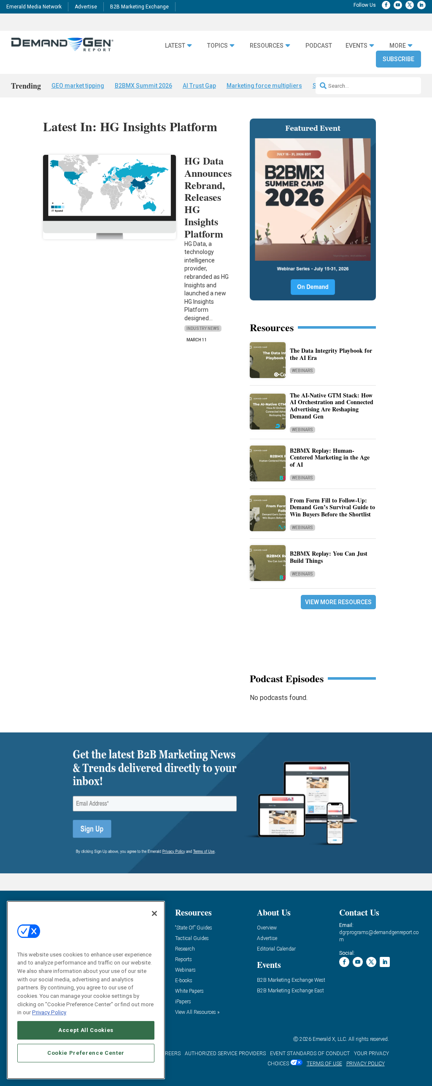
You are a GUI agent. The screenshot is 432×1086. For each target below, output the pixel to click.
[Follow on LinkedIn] (421, 5)
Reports (183, 959)
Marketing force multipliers (264, 85)
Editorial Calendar (276, 949)
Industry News (202, 328)
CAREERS (169, 1053)
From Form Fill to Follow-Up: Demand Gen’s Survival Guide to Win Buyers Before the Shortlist (332, 507)
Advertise (86, 6)
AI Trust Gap (199, 85)
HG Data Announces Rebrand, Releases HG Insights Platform (208, 197)
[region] (86, 990)
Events (356, 46)
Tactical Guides (192, 938)
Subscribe (398, 59)
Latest (175, 46)
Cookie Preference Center (85, 1053)
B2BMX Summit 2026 (143, 85)
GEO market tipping (77, 85)
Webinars (302, 370)
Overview (267, 928)
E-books (183, 980)
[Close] (154, 913)
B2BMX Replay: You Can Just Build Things (328, 557)
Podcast (318, 46)
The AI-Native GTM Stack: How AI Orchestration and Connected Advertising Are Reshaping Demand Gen (331, 406)
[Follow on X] (409, 5)
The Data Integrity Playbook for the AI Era (331, 354)
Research (185, 949)
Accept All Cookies (85, 1030)
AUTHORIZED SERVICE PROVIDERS (225, 1053)
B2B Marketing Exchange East (290, 991)
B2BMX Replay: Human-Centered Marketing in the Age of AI (330, 457)
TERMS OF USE (324, 1064)
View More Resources (338, 602)
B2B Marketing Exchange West (291, 980)
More (397, 46)
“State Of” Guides (193, 928)
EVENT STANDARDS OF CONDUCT (310, 1053)
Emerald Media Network (34, 6)
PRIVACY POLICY (365, 1064)
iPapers (183, 1002)
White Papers (189, 991)
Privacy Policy (49, 1012)
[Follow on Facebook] (386, 5)
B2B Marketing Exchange (139, 6)
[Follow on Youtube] (398, 5)
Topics (217, 46)
